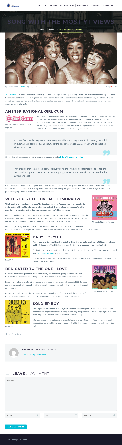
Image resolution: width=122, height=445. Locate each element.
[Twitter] (9, 334)
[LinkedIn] (18, 334)
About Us (95, 5)
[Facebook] (6, 334)
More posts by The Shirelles (35, 354)
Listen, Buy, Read (67, 5)
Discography (82, 5)
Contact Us (108, 5)
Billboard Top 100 (45, 253)
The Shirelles (10, 94)
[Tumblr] (15, 334)
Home (39, 5)
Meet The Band (51, 5)
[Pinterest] (12, 334)
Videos (22, 86)
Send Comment (16, 427)
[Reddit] (21, 334)
